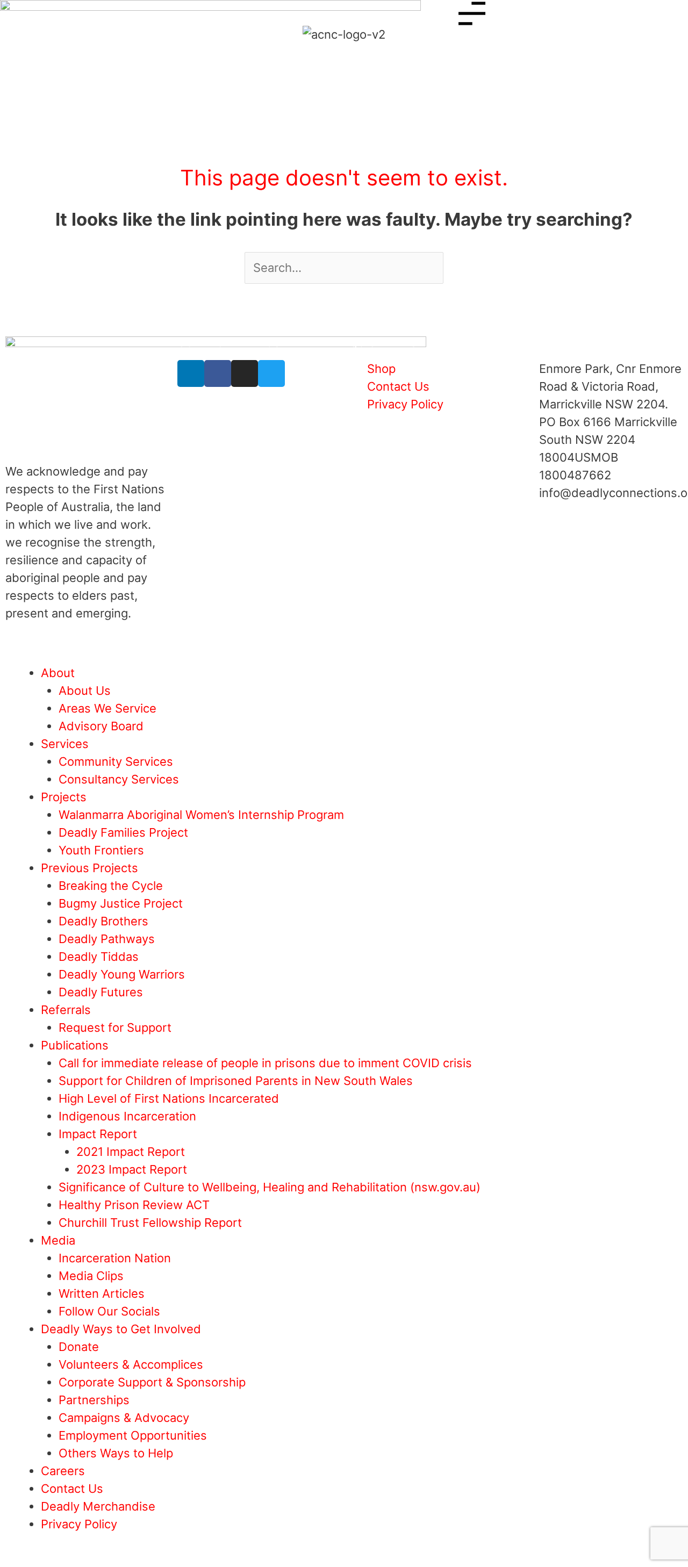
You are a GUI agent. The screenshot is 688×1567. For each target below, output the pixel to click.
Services (65, 744)
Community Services (116, 761)
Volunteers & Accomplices (131, 1364)
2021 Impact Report (130, 1152)
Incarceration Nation (115, 1258)
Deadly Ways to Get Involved (121, 1329)
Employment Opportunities (133, 1435)
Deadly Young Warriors (122, 974)
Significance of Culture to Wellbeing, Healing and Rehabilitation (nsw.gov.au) (270, 1187)
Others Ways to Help (116, 1453)
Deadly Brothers (103, 921)
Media (58, 1240)
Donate (79, 1347)
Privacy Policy (79, 1524)
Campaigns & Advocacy (124, 1418)
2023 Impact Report (131, 1169)
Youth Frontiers (101, 850)
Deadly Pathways (107, 939)
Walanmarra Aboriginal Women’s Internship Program (201, 815)
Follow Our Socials (109, 1311)
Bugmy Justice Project (121, 903)
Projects (64, 797)
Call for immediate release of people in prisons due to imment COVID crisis (265, 1063)
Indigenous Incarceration (127, 1116)
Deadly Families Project (123, 832)
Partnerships (94, 1400)
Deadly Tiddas (99, 957)
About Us (85, 691)
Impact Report (98, 1134)
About (58, 673)
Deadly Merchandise (98, 1506)
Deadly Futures (101, 992)
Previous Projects (89, 868)
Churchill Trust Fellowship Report (150, 1223)
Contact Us (72, 1489)
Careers (63, 1471)
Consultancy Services (119, 779)
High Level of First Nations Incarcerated (169, 1098)
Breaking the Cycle (111, 886)
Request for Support (115, 1027)
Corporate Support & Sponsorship (152, 1382)
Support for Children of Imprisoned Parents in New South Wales (236, 1081)
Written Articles (102, 1293)
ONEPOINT (108, 637)
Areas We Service (107, 708)
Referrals (66, 1010)
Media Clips (91, 1276)
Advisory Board (101, 726)
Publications (75, 1045)
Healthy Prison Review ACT (134, 1205)
